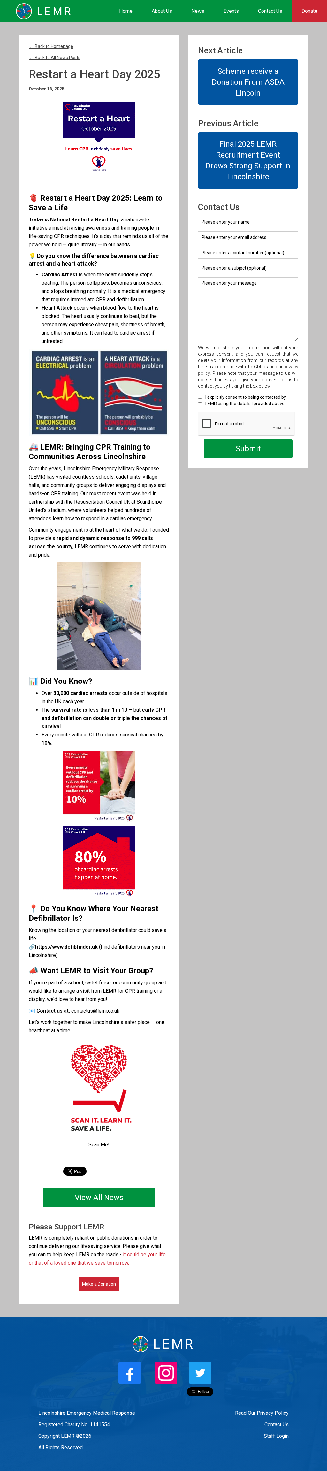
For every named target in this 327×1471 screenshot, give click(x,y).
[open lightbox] (99, 138)
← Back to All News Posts (54, 57)
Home (126, 11)
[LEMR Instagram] (166, 1373)
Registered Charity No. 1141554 (74, 1424)
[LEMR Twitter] (200, 1373)
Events (231, 11)
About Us (162, 11)
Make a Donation (99, 1284)
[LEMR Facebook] (129, 1373)
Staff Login (276, 1436)
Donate (309, 11)
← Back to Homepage (51, 46)
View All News (99, 1197)
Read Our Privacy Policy (262, 1413)
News (197, 11)
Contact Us (270, 11)
